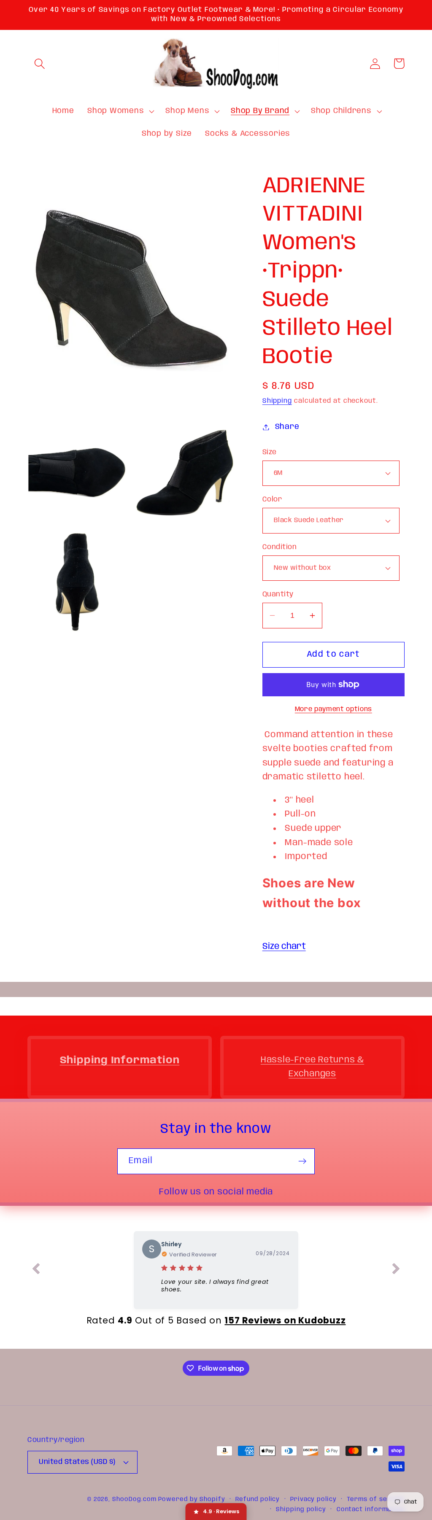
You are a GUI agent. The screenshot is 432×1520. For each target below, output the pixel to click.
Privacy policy (313, 1499)
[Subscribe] (302, 1161)
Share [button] (287, 427)
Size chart (284, 946)
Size (269, 452)
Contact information (371, 1509)
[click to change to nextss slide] (396, 1270)
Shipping (277, 401)
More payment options (333, 709)
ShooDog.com (134, 1499)
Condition (279, 547)
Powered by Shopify (191, 1499)
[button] (39, 63)
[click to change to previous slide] (35, 1270)
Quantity (278, 594)
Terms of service (376, 1499)
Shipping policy (301, 1509)
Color (272, 499)
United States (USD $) (77, 1462)
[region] (333, 820)
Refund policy (257, 1499)
